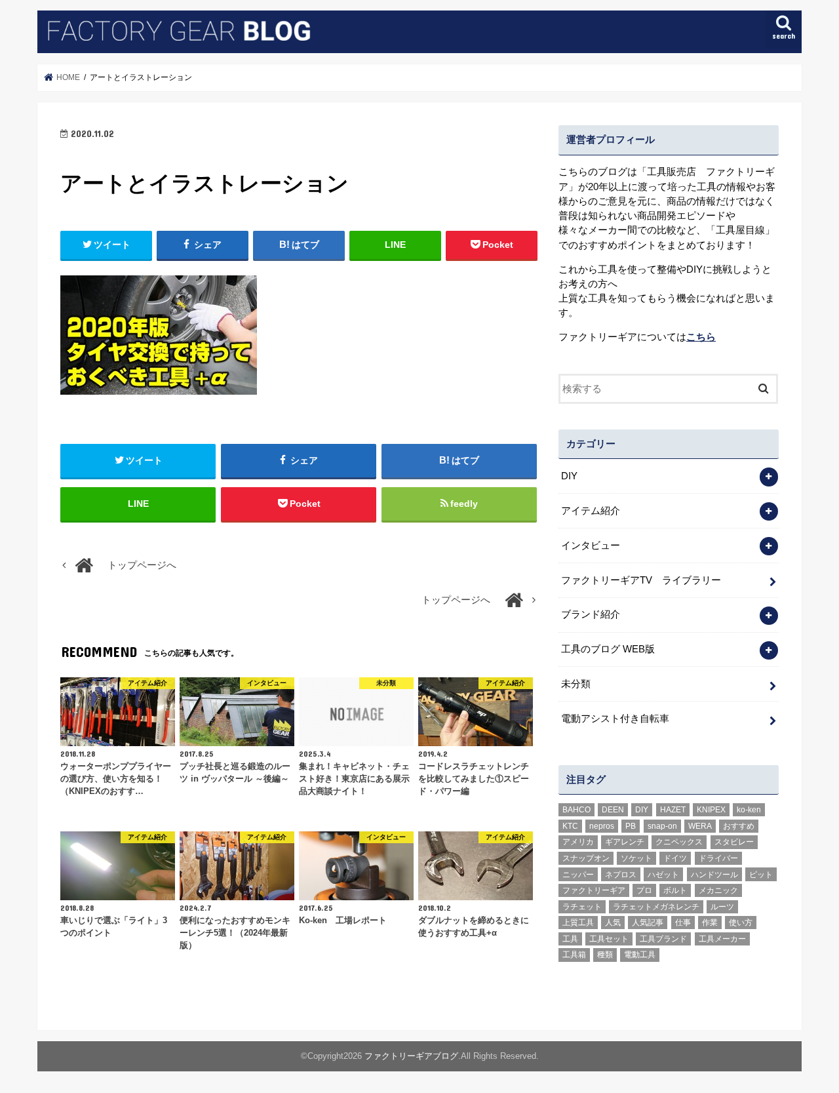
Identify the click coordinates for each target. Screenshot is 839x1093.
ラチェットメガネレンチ (656, 906)
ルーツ (722, 906)
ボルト (675, 890)
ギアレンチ (624, 841)
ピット (761, 874)
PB (630, 826)
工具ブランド (663, 939)
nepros (601, 826)
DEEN (613, 809)
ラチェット (582, 906)
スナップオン (586, 858)
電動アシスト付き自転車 (615, 718)
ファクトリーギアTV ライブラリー (641, 580)
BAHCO (576, 809)
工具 (570, 939)
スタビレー (734, 841)
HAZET (673, 809)
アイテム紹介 (590, 511)
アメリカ (578, 841)
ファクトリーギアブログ (411, 1056)
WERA (700, 826)
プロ (644, 890)
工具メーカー (722, 939)
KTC (570, 826)
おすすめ (738, 826)
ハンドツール (714, 874)
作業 (710, 922)
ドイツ (675, 858)
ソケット (636, 858)
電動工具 (639, 954)
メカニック (718, 890)
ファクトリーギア (593, 890)
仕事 (683, 922)
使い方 (740, 922)
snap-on (662, 826)
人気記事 (647, 922)
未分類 (576, 684)
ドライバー (718, 858)
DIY (569, 476)
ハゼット (663, 874)
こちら (701, 337)
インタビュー (590, 545)
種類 (605, 954)
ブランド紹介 (590, 614)
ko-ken (749, 809)
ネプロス (620, 874)
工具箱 (574, 954)
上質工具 (578, 922)
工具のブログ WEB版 (608, 649)
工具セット (609, 939)
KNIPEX (711, 809)
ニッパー (578, 874)
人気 (613, 922)
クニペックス (679, 841)
